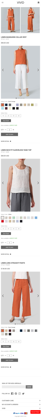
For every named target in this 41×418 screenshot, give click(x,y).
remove (5, 130)
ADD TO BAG (9, 134)
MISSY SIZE (13, 125)
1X (3, 116)
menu (2, 2)
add (13, 130)
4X (19, 116)
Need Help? (35, 412)
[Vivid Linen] (20, 3)
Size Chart (6, 121)
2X (8, 116)
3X (13, 116)
